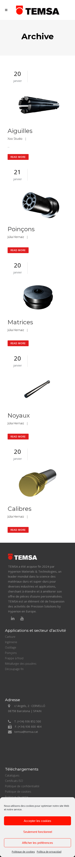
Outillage (10, 647)
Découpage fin (14, 669)
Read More (18, 157)
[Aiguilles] (38, 105)
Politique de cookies (23, 851)
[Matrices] (38, 297)
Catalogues (12, 775)
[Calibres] (38, 483)
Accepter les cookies (37, 821)
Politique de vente (16, 797)
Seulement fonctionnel (37, 831)
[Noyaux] (38, 390)
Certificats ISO (14, 781)
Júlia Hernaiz (16, 237)
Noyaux (19, 415)
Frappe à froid (14, 658)
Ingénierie (11, 642)
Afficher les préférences (37, 842)
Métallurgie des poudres (20, 663)
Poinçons (21, 229)
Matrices (20, 322)
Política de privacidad (49, 851)
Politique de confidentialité (22, 786)
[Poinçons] (38, 204)
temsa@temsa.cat (26, 732)
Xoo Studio (15, 139)
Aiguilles (20, 131)
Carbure (10, 637)
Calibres (19, 508)
